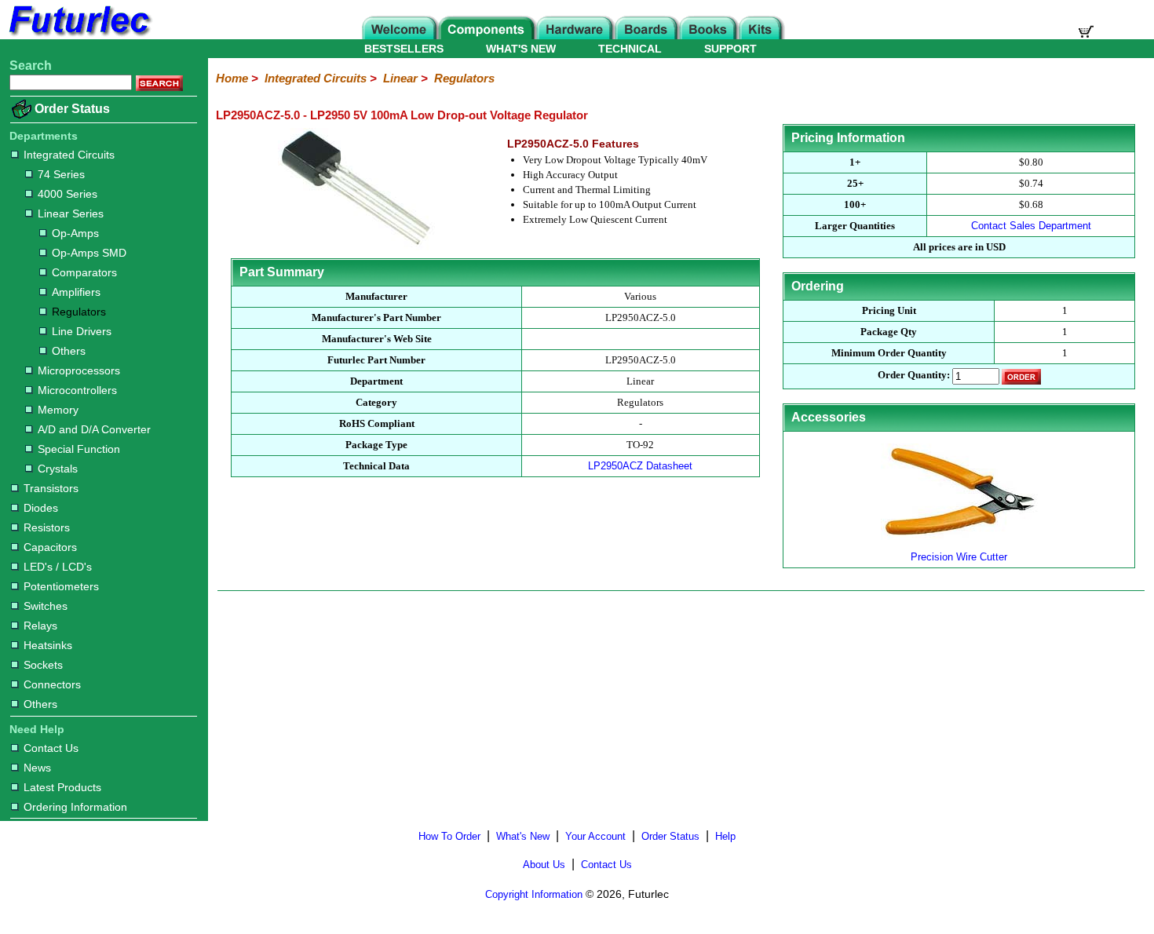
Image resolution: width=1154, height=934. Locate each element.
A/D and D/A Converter (94, 429)
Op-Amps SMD (89, 252)
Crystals (58, 468)
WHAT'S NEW (521, 48)
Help (725, 836)
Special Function (79, 449)
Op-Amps (75, 233)
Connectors (52, 684)
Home (232, 78)
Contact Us (51, 748)
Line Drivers (81, 331)
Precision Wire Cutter (959, 557)
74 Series (61, 174)
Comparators (84, 272)
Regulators (79, 311)
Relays (40, 625)
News (37, 767)
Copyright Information (533, 894)
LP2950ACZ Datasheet (640, 466)
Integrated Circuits (69, 154)
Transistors (51, 488)
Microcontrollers (77, 390)
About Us (544, 864)
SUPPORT (730, 48)
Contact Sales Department (1031, 226)
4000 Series (67, 194)
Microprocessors (79, 370)
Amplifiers (76, 292)
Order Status (72, 108)
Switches (46, 606)
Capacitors (50, 547)
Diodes (41, 508)
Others (69, 351)
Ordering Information (75, 807)
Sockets (43, 665)
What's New (523, 836)
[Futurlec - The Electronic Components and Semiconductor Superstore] (78, 35)
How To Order (449, 836)
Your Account (595, 836)
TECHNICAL (630, 48)
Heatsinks (48, 645)
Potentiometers (61, 586)
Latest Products (62, 787)
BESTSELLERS (404, 48)
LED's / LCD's (58, 566)
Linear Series (71, 213)
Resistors (47, 527)
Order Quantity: (914, 375)
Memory (58, 409)
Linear (400, 78)
